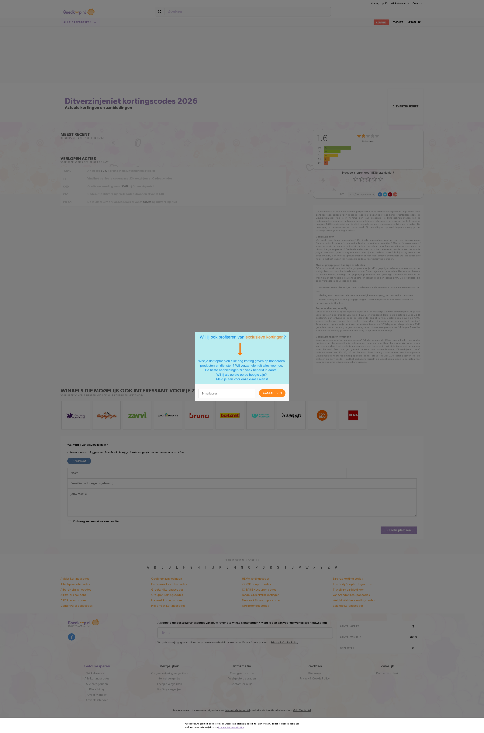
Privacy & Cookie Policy (231, 727)
